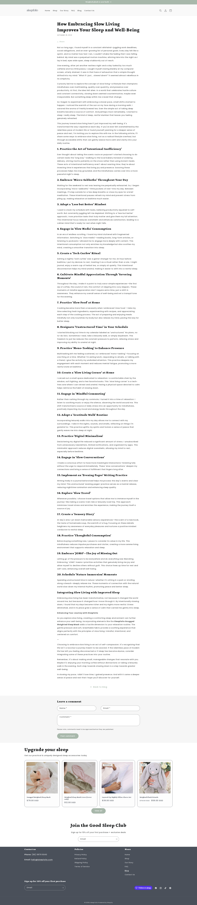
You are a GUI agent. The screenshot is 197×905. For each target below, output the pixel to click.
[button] (160, 10)
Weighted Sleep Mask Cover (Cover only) (78, 798)
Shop (127, 858)
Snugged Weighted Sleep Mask (38, 797)
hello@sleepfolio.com (42, 859)
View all (98, 811)
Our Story (129, 862)
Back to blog (100, 686)
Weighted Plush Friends (149, 797)
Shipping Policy (81, 862)
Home (127, 854)
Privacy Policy (81, 854)
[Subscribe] (116, 839)
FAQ (126, 867)
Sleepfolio (94, 902)
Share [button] (62, 41)
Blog (127, 871)
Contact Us (130, 874)
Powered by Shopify (105, 902)
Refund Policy (81, 858)
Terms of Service (82, 867)
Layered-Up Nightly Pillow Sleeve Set (116, 797)
